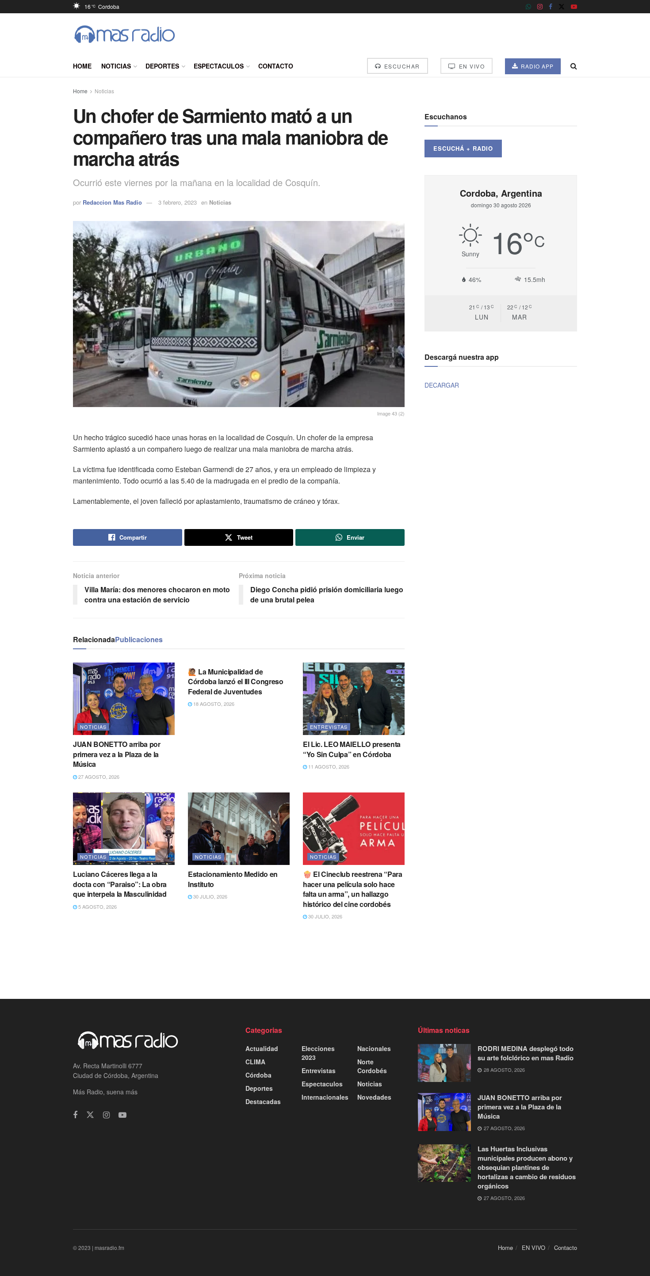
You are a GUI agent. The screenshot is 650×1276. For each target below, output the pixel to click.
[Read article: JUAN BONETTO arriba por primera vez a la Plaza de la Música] (124, 699)
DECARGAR (441, 385)
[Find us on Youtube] (574, 6)
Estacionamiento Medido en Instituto (233, 879)
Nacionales (374, 1048)
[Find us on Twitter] (561, 6)
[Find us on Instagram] (540, 6)
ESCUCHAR (401, 66)
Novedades (374, 1097)
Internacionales (325, 1097)
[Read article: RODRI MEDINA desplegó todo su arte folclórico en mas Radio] (444, 1063)
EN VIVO (471, 66)
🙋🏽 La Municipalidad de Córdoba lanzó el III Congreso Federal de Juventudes (235, 682)
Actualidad (261, 1048)
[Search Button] (573, 66)
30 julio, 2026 (209, 896)
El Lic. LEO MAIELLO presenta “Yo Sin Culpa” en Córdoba (352, 749)
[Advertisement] (325, 959)
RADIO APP (536, 66)
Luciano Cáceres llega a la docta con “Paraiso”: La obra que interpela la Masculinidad (120, 884)
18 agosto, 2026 (213, 703)
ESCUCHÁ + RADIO (463, 148)
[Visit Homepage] (124, 34)
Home (82, 65)
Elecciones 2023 (318, 1053)
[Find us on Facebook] (550, 6)
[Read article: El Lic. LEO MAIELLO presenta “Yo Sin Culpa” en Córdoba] (354, 699)
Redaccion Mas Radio (112, 202)
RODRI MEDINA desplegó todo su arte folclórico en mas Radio (526, 1053)
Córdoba (258, 1074)
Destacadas (263, 1101)
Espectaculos (219, 65)
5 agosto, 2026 (97, 906)
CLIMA (255, 1061)
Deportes (162, 65)
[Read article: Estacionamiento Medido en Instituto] (239, 828)
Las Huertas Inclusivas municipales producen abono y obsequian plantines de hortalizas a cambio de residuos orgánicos (527, 1167)
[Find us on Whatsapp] (528, 6)
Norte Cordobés (372, 1066)
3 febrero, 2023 (177, 202)
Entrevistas (329, 726)
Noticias (116, 65)
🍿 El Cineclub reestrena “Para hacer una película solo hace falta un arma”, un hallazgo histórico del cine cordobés (352, 889)
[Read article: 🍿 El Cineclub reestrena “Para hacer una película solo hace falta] (354, 828)
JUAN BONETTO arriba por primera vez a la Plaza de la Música (117, 754)
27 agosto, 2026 (98, 776)
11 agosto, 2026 (328, 766)
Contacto (275, 65)
